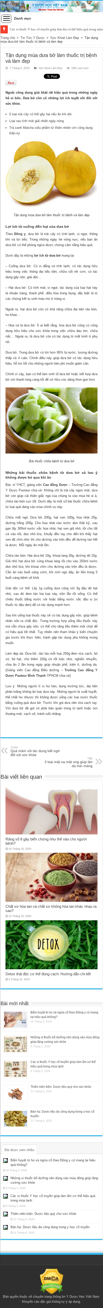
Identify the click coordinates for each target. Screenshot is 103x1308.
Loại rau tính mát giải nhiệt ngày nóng (36, 121)
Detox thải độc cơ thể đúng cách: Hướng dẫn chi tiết (48, 974)
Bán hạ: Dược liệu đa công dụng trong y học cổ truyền (50, 1227)
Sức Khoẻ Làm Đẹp (64, 38)
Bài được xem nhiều (19, 1150)
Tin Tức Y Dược (32, 38)
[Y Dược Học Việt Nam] (51, 6)
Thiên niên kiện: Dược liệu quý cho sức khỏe (60, 1087)
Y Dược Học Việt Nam (82, 1296)
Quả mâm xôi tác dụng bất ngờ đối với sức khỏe (35, 751)
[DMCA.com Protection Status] (51, 1281)
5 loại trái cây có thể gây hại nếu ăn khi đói (40, 114)
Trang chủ (7, 38)
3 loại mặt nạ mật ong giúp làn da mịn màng (68, 762)
